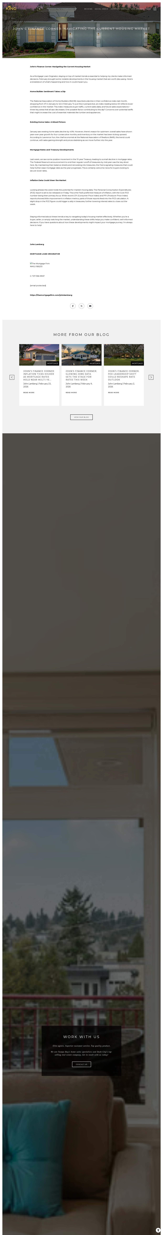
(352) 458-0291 (137, 9)
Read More (28, 392)
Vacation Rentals (119, 9)
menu (148, 9)
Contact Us (81, 1064)
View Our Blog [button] (81, 417)
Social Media (101, 9)
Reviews (88, 9)
